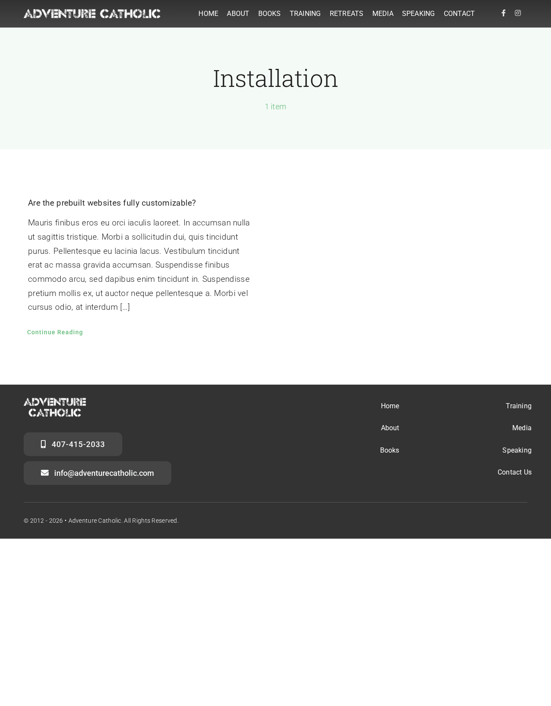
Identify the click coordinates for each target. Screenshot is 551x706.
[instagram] (518, 12)
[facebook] (503, 12)
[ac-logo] (92, 13)
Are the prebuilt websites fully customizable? (112, 203)
